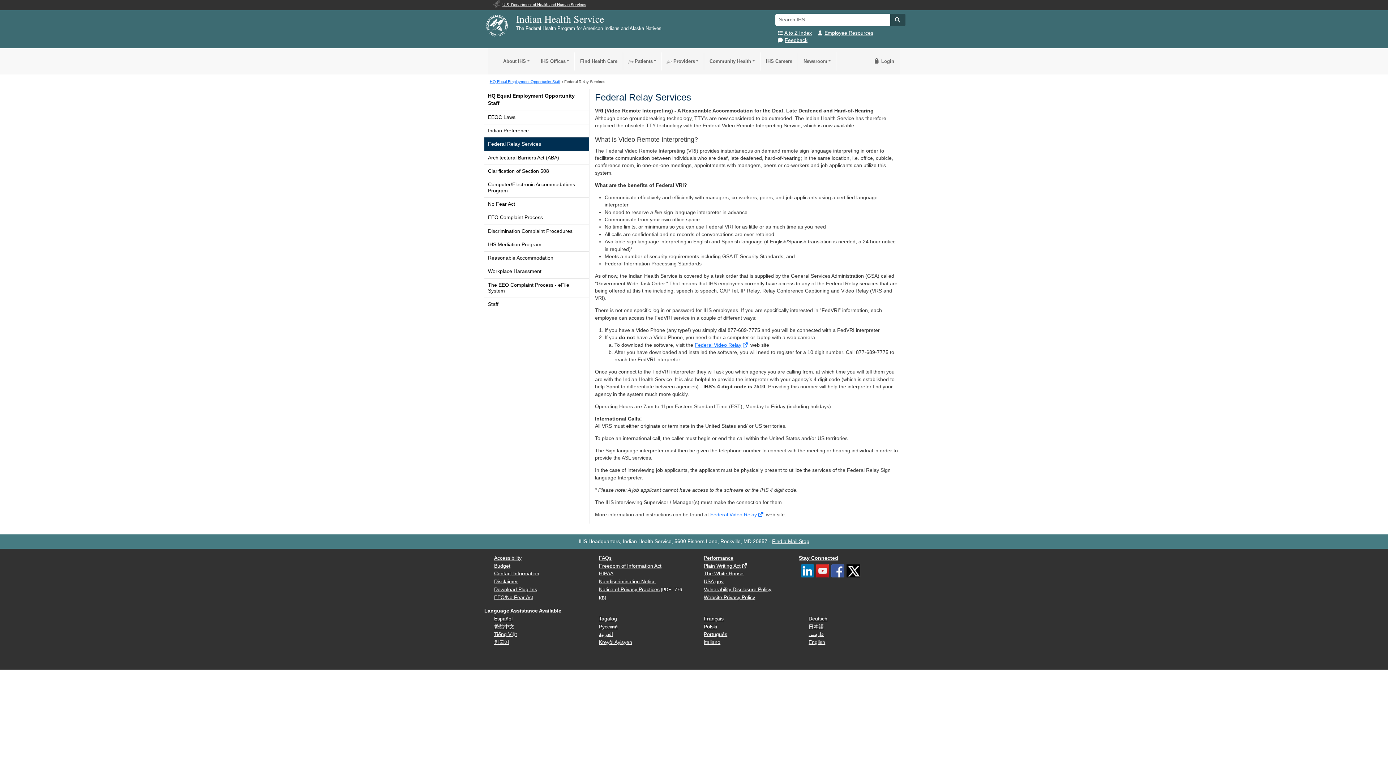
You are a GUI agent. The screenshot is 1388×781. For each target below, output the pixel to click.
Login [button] (887, 61)
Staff (493, 304)
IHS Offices (553, 61)
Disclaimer (506, 581)
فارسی (816, 634)
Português (715, 634)
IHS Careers (779, 61)
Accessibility (508, 558)
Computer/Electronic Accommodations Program (531, 187)
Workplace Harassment (514, 271)
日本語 (816, 627)
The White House (724, 573)
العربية (606, 634)
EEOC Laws (501, 117)
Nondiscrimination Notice (627, 581)
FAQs (605, 558)
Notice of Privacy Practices (629, 589)
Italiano (712, 642)
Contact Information (516, 573)
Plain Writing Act (722, 566)
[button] (897, 20)
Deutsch (818, 619)
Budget (502, 566)
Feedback (796, 40)
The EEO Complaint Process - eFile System (528, 288)
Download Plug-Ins (515, 589)
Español (503, 619)
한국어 (501, 642)
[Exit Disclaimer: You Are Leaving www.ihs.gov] (746, 345)
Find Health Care (598, 61)
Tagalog (608, 619)
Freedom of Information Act (630, 566)
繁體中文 (504, 627)
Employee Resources (848, 33)
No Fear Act (501, 204)
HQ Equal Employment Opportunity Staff (531, 99)
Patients (641, 61)
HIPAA (606, 573)
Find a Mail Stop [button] (790, 541)
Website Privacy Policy (729, 597)
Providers (681, 61)
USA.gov (714, 581)
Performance (718, 558)
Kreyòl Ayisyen (615, 642)
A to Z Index (798, 33)
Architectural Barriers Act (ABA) (523, 158)
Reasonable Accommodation (520, 258)
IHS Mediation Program (514, 244)
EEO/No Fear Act (513, 597)
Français (714, 619)
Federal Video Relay (718, 345)
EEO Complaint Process (515, 217)
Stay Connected (818, 558)
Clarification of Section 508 (518, 171)
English (817, 642)
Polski (710, 627)
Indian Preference (508, 130)
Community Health (730, 61)
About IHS (514, 61)
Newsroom (815, 61)
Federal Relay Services (514, 144)
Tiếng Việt (505, 634)
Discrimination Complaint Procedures (530, 231)
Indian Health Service (560, 19)
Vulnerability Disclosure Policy (737, 589)
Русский (608, 627)
